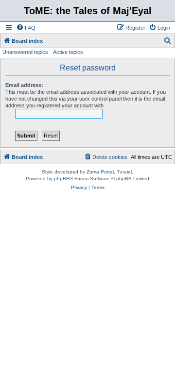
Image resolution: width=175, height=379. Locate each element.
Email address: (24, 85)
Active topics (68, 52)
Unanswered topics (25, 52)
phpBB (62, 178)
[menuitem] (25, 28)
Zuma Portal (100, 171)
